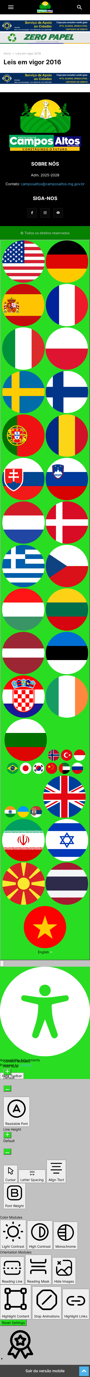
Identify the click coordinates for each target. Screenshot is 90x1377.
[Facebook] (32, 213)
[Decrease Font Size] (7, 1088)
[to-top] (84, 1369)
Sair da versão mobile (45, 1370)
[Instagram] (45, 213)
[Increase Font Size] (7, 1072)
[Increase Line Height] (7, 1135)
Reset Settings (13, 1323)
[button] (11, 7)
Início (7, 53)
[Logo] (45, 149)
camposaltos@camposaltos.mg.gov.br (53, 184)
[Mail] (58, 213)
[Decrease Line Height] (7, 1151)
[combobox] (45, 600)
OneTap (26, 1065)
